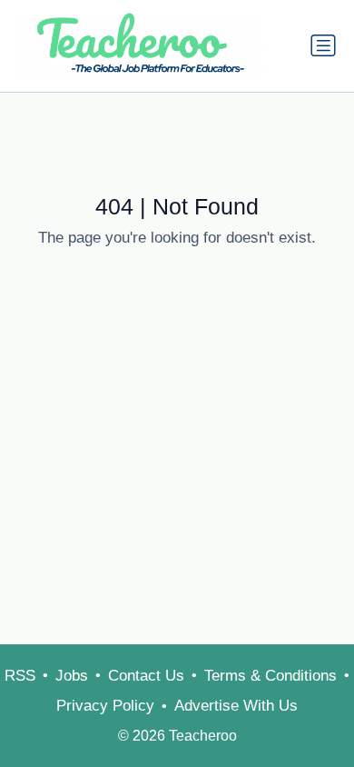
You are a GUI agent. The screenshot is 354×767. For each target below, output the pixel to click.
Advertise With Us (236, 705)
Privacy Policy (105, 705)
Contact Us (146, 675)
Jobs (71, 675)
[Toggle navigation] (323, 45)
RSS (20, 675)
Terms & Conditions (270, 675)
